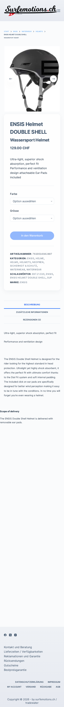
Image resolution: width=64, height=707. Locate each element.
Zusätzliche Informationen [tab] (32, 312)
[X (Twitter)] (10, 635)
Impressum (54, 682)
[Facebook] (5, 635)
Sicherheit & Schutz (23, 265)
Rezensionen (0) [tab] (32, 319)
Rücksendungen (14, 660)
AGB (58, 686)
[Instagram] (15, 635)
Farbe (13, 194)
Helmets (25, 262)
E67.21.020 (38, 274)
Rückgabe (46, 686)
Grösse (14, 210)
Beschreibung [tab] (32, 304)
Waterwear (17, 269)
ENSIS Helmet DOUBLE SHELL (28, 277)
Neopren (38, 262)
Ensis (23, 282)
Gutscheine (11, 665)
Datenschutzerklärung (29, 682)
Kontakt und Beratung (18, 647)
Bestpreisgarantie (15, 670)
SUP (49, 277)
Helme (40, 258)
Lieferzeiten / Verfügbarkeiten (23, 651)
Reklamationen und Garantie (22, 656)
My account (14, 686)
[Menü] (58, 10)
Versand (31, 686)
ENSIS (30, 258)
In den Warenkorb (32, 235)
